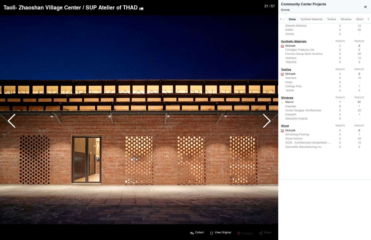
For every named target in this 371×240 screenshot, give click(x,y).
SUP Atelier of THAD (112, 7)
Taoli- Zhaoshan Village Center (42, 7)
